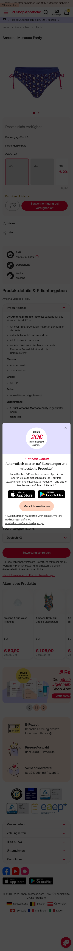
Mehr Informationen (37, 506)
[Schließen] (66, 428)
